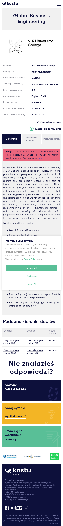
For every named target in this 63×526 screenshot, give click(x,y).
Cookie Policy (30, 259)
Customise (31, 276)
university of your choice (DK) (35, 342)
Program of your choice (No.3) (11, 351)
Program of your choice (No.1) (11, 342)
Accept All (31, 268)
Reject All (31, 284)
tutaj (40, 158)
